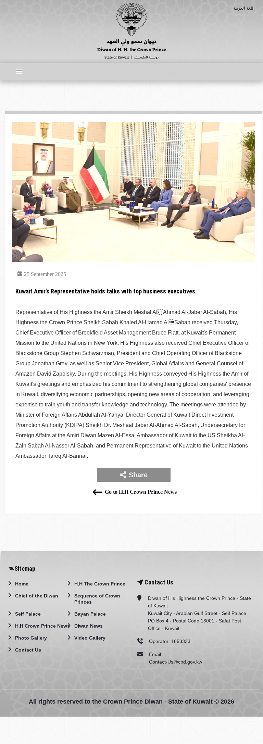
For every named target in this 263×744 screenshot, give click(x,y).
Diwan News (88, 626)
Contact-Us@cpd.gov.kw (175, 662)
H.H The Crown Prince (99, 584)
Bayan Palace (90, 614)
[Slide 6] (158, 257)
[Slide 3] (121, 257)
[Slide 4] (133, 257)
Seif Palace (28, 614)
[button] (17, 71)
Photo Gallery (31, 638)
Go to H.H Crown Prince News (140, 492)
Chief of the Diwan (36, 595)
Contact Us (28, 650)
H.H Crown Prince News (42, 626)
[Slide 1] (96, 257)
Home (21, 584)
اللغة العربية (244, 8)
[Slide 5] (146, 257)
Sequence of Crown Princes (97, 599)
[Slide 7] (170, 257)
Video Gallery (89, 638)
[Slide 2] (109, 257)
